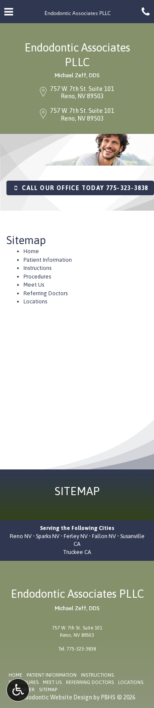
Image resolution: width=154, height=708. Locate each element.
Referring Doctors (46, 293)
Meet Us (34, 284)
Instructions (37, 268)
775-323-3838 (81, 648)
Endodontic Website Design (55, 697)
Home (31, 251)
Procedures (37, 276)
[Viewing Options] (18, 690)
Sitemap (48, 689)
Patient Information (48, 260)
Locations (35, 301)
